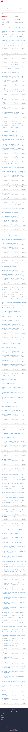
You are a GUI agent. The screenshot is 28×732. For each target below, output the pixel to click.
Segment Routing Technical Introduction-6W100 (11, 418)
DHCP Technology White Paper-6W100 (10, 231)
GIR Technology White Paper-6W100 (9, 163)
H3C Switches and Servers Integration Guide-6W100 (12, 622)
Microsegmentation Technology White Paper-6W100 (12, 148)
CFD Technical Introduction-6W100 (9, 402)
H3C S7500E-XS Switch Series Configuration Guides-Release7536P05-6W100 (14, 572)
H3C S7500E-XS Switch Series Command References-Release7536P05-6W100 (14, 646)
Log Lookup (4, 694)
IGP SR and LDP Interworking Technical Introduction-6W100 (14, 429)
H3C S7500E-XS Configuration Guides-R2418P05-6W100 (13, 588)
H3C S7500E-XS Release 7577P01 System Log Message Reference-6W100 (13, 667)
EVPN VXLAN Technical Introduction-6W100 (11, 324)
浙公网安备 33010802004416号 (14, 730)
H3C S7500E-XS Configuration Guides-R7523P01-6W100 (13, 577)
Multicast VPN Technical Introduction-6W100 (11, 351)
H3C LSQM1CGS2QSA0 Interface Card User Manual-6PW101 (13, 512)
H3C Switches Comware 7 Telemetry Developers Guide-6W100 (13, 686)
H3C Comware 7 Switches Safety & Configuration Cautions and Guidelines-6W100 (14, 627)
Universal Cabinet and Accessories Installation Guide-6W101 (13, 475)
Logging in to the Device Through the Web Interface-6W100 (14, 96)
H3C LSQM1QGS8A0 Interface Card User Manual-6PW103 (14, 507)
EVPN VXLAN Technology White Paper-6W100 (11, 274)
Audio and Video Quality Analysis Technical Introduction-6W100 (13, 388)
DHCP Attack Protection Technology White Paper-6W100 (13, 167)
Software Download (20, 8)
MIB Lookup (4, 690)
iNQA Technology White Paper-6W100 (9, 255)
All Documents (4, 16)
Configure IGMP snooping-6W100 (8, 80)
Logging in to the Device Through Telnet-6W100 (11, 102)
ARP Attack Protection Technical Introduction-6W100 (12, 433)
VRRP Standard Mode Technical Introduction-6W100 (12, 294)
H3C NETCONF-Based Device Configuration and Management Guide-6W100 (12, 557)
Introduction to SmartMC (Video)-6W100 (10, 64)
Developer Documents (19, 22)
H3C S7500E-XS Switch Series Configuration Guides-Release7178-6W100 (14, 582)
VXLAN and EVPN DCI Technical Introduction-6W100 (12, 316)
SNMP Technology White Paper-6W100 (10, 282)
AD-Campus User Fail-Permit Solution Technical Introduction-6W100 (11, 312)
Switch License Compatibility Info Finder (10, 702)
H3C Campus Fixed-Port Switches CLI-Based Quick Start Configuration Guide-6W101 (13, 458)
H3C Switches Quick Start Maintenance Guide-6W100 (13, 463)
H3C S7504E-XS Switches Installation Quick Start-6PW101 (14, 449)
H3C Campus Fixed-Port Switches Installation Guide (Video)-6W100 (12, 56)
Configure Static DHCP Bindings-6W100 (10, 68)
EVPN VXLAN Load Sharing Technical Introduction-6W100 (13, 364)
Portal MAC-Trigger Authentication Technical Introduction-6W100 (13, 393)
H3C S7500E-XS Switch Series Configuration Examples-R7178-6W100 (14, 608)
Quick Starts (4, 19)
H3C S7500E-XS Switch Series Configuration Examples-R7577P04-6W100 (14, 598)
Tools (3, 24)
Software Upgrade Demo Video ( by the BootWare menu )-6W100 (13, 32)
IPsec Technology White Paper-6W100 (9, 197)
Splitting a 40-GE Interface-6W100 (9, 88)
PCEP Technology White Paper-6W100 (10, 183)
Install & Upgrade (18, 19)
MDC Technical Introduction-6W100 (9, 425)
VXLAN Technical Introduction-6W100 (9, 406)
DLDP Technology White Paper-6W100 (10, 227)
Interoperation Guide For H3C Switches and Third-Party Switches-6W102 (13, 618)
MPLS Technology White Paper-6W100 (10, 262)
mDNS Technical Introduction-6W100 (9, 347)
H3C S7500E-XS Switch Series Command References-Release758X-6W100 (14, 636)
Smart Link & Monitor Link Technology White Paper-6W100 (14, 239)
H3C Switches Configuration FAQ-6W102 (10, 466)
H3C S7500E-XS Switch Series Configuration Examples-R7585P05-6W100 (14, 593)
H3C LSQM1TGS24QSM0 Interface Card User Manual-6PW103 (13, 503)
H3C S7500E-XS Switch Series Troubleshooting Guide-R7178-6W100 (13, 677)
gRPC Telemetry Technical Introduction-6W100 (11, 343)
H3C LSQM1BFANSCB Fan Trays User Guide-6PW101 (13, 488)
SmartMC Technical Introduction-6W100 (10, 414)
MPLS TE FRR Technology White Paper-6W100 (11, 251)
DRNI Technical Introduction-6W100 (9, 437)
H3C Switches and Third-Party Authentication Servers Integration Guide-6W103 (13, 613)
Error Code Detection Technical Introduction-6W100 (12, 368)
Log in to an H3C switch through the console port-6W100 (13, 116)
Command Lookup (5, 698)
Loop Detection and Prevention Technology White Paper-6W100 (13, 140)
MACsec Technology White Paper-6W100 (10, 159)
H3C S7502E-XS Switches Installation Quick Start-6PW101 (14, 445)
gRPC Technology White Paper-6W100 (10, 270)
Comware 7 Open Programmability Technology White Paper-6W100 (14, 187)
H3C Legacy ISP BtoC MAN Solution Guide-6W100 (12, 441)
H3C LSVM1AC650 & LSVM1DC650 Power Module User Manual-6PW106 (13, 484)
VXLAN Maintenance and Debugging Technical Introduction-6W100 (14, 303)
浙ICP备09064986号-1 (14, 729)
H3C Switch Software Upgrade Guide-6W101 (11, 525)
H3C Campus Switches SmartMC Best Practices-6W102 (13, 631)
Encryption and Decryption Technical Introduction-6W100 (13, 339)
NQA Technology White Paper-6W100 (9, 131)
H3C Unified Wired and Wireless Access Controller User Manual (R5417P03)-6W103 (14, 562)
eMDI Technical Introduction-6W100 (9, 383)
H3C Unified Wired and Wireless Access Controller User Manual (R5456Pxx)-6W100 (14, 547)
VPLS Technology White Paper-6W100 (9, 235)
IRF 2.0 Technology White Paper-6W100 (10, 127)
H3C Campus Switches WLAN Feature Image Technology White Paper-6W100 (13, 192)
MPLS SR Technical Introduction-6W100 (10, 422)
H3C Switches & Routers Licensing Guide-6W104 (12, 529)
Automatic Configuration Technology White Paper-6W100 (13, 171)
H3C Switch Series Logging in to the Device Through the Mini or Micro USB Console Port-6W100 (13, 111)
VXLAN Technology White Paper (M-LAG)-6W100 (12, 175)
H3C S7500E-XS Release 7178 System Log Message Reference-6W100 (13, 672)
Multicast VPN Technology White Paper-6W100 (11, 123)
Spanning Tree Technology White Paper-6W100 (11, 204)
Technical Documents (8, 8)
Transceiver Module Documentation (9, 521)
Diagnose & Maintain (5, 22)
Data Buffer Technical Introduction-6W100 (10, 298)
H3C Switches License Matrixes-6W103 (10, 533)
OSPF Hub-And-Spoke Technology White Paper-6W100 (13, 208)
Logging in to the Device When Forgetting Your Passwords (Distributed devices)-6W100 (14, 92)
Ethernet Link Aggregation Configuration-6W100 (11, 76)
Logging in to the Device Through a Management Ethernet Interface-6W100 (14, 106)
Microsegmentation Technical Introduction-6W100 (12, 355)
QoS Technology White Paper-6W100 (9, 258)
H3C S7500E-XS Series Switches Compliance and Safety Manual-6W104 (13, 538)
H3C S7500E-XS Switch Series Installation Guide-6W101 (13, 479)
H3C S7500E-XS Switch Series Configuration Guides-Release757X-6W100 (14, 567)
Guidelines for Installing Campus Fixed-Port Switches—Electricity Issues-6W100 (13, 51)
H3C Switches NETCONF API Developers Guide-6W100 (13, 681)
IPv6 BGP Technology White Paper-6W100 (10, 220)
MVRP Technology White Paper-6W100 (10, 216)
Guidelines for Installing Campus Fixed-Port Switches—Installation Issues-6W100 (13, 46)
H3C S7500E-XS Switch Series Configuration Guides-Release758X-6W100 (14, 552)
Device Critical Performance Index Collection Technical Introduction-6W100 (13, 360)
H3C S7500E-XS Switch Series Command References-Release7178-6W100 (14, 656)
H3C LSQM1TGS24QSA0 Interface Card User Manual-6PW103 (13, 493)
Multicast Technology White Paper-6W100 (10, 200)
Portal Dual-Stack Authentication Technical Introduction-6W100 (13, 398)
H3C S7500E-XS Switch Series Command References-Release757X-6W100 (14, 641)
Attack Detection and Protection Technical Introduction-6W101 (13, 290)
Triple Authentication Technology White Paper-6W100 (12, 152)
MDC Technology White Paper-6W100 (9, 266)
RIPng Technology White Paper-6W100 (10, 243)
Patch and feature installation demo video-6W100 (12, 36)
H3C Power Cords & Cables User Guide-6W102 (11, 470)
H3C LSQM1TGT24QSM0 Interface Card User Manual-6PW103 (13, 498)
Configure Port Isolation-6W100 (8, 84)
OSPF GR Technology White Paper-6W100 (10, 212)
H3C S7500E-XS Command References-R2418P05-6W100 (14, 662)
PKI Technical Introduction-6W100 (8, 335)
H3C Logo (2, 1)
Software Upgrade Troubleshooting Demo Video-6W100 (13, 27)
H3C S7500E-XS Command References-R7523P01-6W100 (14, 651)
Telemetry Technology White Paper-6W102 (10, 120)
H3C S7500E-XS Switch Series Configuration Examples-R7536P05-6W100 (14, 603)
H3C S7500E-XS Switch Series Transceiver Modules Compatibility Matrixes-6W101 (12, 517)
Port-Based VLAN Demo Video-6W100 (9, 72)
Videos (16, 16)
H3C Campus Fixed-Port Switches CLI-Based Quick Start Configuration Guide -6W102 (13, 453)
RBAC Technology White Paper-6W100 (10, 247)
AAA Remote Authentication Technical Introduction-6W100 (13, 371)
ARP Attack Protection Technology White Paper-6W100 (13, 278)
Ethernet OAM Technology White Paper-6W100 (11, 224)
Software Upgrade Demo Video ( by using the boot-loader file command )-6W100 (13, 41)
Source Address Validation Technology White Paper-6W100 (14, 156)
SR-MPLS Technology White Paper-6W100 (10, 144)
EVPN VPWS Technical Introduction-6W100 (10, 328)
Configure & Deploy (5, 21)
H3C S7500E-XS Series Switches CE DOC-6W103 (12, 542)
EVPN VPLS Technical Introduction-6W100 (10, 320)
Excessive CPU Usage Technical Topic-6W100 (11, 285)
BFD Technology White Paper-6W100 (9, 135)
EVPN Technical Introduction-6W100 (9, 375)
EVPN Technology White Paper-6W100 (10, 179)
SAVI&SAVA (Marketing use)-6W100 (9, 307)
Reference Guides (18, 21)
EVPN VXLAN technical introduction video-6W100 (12, 60)
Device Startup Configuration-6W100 (9, 332)
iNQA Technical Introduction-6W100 (9, 379)
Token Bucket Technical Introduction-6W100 (11, 410)
